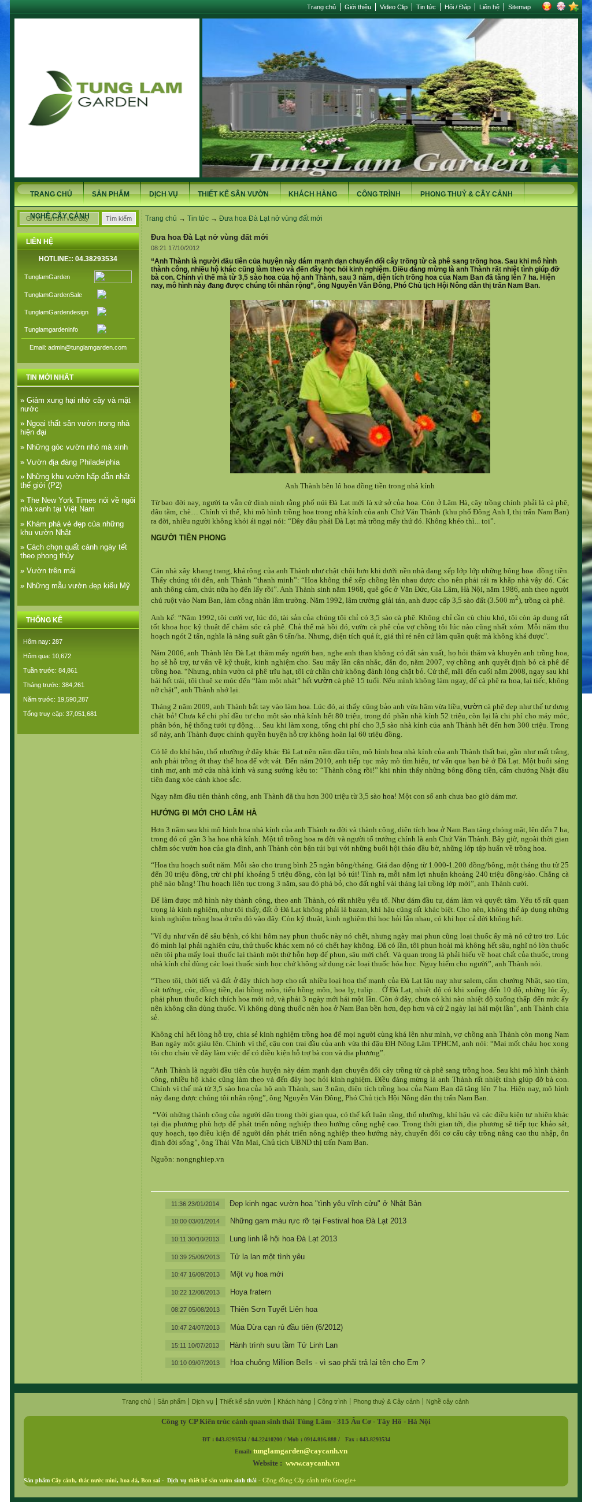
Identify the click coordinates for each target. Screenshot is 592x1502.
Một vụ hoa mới (256, 1274)
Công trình (379, 194)
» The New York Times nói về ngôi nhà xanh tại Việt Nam (77, 504)
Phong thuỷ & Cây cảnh (466, 194)
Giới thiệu (358, 6)
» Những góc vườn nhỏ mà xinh (74, 447)
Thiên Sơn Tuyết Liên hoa (273, 1309)
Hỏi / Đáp (458, 6)
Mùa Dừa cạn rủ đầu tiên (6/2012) (286, 1327)
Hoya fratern (250, 1292)
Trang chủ (321, 6)
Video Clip (394, 6)
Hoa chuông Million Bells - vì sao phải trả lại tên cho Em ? (327, 1362)
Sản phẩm (111, 194)
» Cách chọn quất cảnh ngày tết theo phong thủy (73, 551)
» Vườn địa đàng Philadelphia (70, 462)
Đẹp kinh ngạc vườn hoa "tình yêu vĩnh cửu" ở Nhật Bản (325, 1203)
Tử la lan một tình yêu (267, 1256)
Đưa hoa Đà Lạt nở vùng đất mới (271, 218)
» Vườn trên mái (48, 570)
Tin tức (426, 6)
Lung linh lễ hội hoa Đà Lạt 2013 (283, 1238)
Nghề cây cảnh (60, 216)
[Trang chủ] (106, 175)
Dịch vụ (163, 194)
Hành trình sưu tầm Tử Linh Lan (284, 1345)
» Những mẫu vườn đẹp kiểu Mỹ (75, 585)
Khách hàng (312, 194)
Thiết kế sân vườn (233, 194)
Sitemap (519, 6)
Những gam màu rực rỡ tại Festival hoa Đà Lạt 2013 (318, 1221)
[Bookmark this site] (573, 9)
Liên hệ (489, 6)
